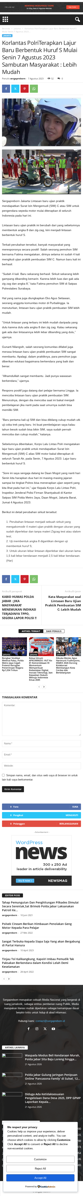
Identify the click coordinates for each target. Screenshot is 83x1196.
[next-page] (44, 687)
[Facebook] (6, 89)
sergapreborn (17, 78)
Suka (75, 806)
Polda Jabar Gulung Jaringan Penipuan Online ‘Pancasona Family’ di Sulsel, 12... (52, 1076)
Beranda (6, 28)
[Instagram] (38, 1029)
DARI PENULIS (53, 631)
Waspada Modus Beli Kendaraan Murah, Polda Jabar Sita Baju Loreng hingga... (52, 1057)
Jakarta (17, 28)
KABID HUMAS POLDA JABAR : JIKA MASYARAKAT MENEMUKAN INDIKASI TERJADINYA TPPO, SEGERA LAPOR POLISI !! (19, 607)
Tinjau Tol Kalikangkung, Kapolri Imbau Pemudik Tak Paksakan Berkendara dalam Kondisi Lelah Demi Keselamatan (38, 963)
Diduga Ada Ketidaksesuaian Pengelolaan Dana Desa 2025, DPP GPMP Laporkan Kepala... (53, 1098)
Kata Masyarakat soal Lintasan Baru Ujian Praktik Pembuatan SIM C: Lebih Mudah (63, 603)
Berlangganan (68, 823)
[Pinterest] (25, 89)
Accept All (40, 1177)
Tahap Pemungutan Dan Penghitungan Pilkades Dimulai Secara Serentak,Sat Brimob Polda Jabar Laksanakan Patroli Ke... (40, 906)
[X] (46, 1029)
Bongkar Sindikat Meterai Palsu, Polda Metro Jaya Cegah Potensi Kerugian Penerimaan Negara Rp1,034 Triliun (13, 664)
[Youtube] (54, 1029)
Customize (40, 1159)
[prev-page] (39, 687)
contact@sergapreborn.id (50, 1020)
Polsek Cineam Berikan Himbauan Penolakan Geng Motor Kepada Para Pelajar (37, 926)
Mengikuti (72, 815)
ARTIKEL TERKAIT (31, 631)
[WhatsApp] (34, 89)
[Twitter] (15, 89)
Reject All (40, 1168)
